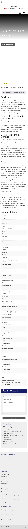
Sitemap (19, 526)
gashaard (5, 100)
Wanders (16, 140)
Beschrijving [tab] (6, 92)
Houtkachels (4, 480)
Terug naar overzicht (7, 44)
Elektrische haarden (5, 474)
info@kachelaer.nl (10, 8)
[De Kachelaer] (5, 2)
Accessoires (4, 483)
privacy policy (15, 414)
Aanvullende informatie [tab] (18, 92)
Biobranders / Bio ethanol (7, 478)
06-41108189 (20, 8)
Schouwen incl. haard (6, 481)
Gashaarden (4, 476)
